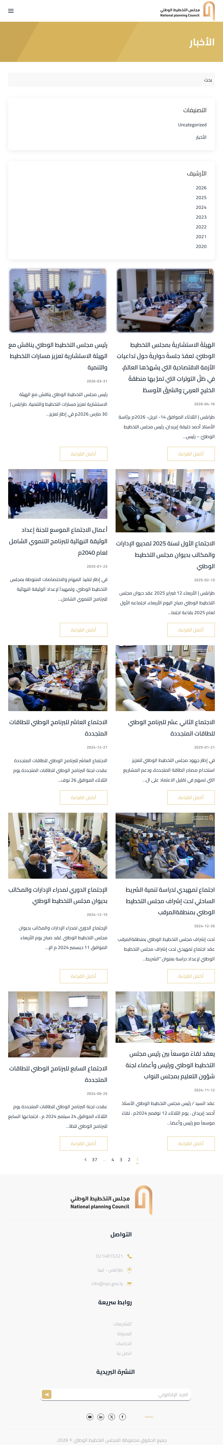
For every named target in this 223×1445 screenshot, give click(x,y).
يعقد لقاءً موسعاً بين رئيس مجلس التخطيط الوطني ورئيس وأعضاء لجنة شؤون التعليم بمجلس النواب (170, 1065)
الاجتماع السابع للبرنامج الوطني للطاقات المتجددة (58, 1074)
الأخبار (201, 137)
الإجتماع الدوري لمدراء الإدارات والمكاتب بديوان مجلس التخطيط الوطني (57, 895)
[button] (11, 11)
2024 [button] (201, 207)
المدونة (124, 1333)
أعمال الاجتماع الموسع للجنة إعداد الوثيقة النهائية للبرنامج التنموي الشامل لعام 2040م (58, 541)
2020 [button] (201, 246)
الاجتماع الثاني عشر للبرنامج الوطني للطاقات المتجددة (171, 727)
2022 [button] (201, 226)
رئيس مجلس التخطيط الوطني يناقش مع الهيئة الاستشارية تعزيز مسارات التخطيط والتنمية (57, 356)
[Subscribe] (48, 1394)
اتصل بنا (124, 1353)
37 (94, 1160)
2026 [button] (201, 187)
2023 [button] (201, 217)
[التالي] (85, 1160)
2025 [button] (201, 197)
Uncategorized (192, 124)
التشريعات (122, 1324)
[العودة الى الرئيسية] (187, 11)
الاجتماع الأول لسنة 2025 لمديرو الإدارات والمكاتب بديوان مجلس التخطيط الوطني (165, 555)
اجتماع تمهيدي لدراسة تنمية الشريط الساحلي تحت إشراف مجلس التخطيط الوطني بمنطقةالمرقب (170, 901)
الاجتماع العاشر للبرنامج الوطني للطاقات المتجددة (58, 727)
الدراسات (124, 1343)
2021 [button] (201, 236)
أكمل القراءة (191, 454)
